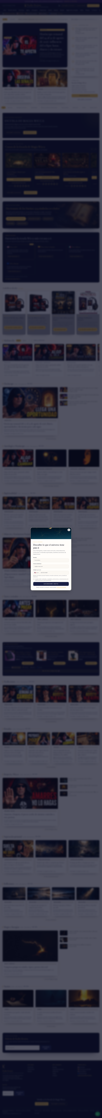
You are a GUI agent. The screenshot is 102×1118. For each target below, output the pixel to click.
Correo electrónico (37, 563)
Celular (37, 569)
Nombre (35, 557)
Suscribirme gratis (51, 584)
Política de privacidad (61, 587)
